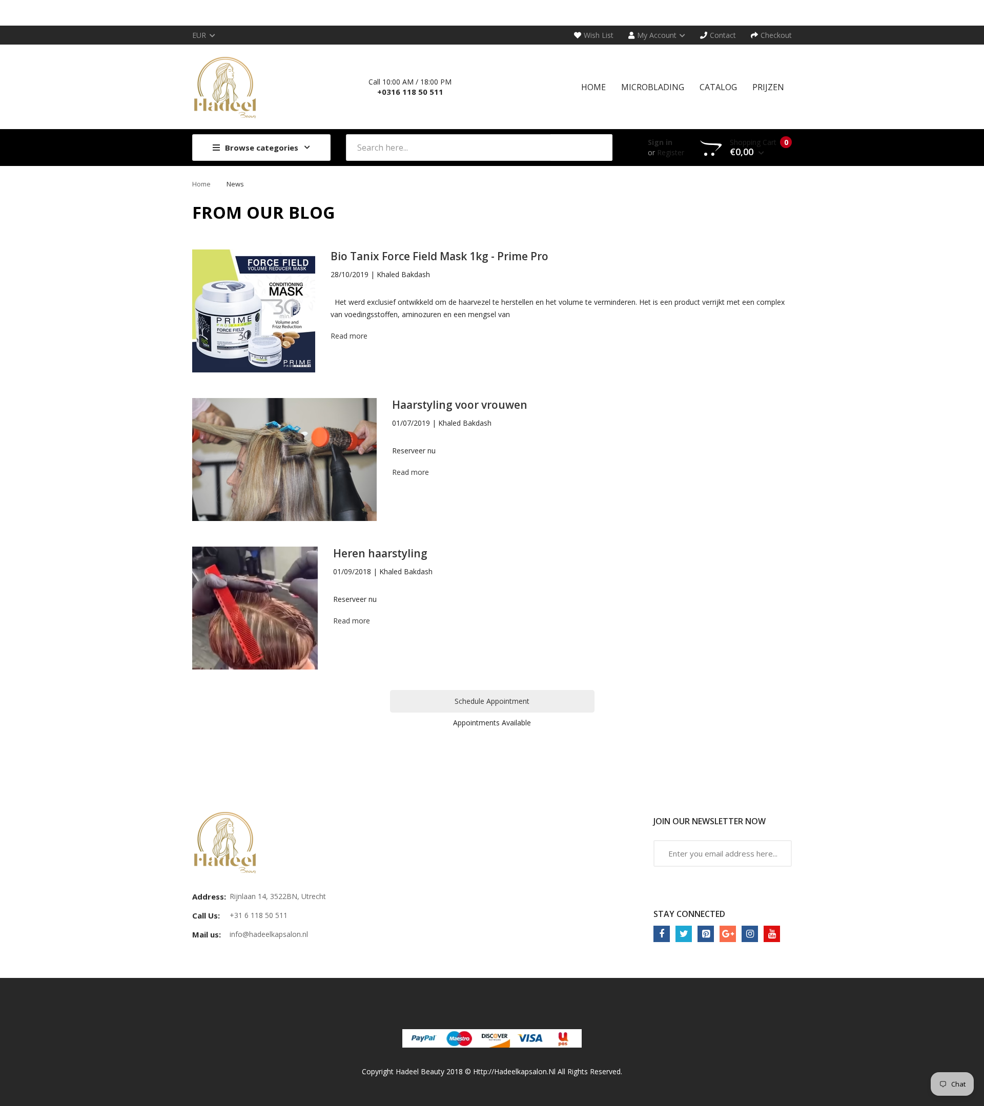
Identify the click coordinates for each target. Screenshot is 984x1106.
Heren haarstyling (380, 553)
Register (670, 152)
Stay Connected (689, 914)
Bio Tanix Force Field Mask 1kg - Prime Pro (439, 256)
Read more (349, 336)
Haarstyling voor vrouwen (459, 405)
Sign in (660, 142)
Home (201, 184)
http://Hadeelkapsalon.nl (514, 1071)
